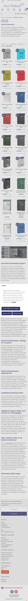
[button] (11, 308)
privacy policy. (14, 302)
